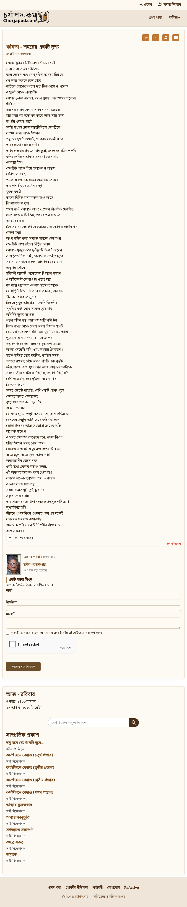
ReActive (131, 888)
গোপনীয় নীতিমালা (77, 888)
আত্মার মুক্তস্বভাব (19, 805)
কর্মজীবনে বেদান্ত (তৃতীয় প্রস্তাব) (30, 767)
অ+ (146, 37)
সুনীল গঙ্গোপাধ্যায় (20, 54)
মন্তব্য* (10, 614)
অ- (155, 37)
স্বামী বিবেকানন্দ (15, 761)
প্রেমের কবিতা (31, 556)
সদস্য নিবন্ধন (172, 5)
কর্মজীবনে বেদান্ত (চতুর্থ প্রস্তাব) (29, 755)
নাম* (9, 590)
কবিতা (173, 18)
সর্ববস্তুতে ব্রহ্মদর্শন (19, 830)
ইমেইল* (11, 602)
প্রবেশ (147, 5)
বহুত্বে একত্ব (14, 842)
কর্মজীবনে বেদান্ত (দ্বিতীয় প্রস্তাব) (30, 780)
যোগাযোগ (113, 888)
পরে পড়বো (27, 538)
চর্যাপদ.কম (81, 897)
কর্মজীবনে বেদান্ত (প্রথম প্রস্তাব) (29, 792)
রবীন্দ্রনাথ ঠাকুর (15, 749)
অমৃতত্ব (11, 854)
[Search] (134, 722)
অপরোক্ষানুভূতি (17, 817)
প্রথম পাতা (155, 18)
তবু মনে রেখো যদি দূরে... (25, 742)
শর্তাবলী (98, 888)
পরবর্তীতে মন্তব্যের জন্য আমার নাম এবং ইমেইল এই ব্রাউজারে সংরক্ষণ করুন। (57, 633)
